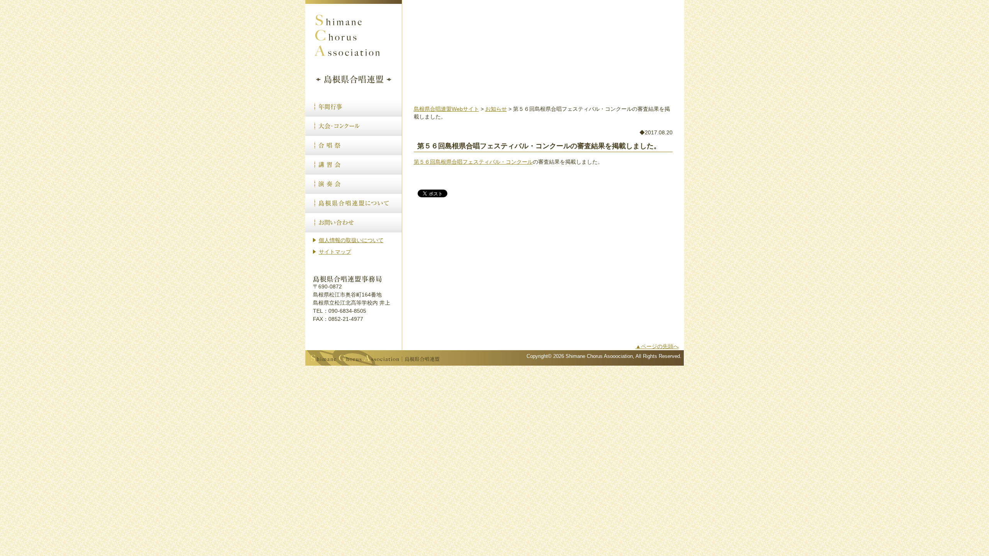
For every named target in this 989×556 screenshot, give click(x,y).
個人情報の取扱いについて (351, 240)
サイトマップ (335, 252)
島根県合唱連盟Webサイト (446, 109)
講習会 (353, 165)
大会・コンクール (353, 126)
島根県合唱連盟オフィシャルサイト (353, 46)
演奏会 (353, 184)
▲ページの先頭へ (657, 346)
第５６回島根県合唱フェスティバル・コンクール (473, 162)
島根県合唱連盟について (353, 203)
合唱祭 (353, 145)
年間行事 (353, 107)
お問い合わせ (353, 222)
